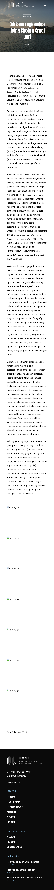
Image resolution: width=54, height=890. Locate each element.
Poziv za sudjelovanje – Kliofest (23, 862)
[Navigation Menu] (45, 4)
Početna (11, 796)
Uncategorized (14, 847)
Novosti (27, 16)
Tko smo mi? (13, 801)
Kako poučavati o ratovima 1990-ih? (25, 877)
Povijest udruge (15, 806)
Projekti (11, 821)
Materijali (11, 811)
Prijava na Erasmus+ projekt (21, 869)
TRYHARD (18, 782)
